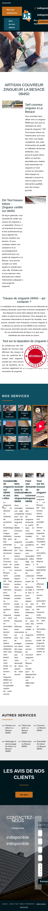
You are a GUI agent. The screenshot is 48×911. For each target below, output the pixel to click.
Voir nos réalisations (12, 11)
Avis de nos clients (12, 24)
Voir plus (24, 795)
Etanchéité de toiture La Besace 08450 (41, 745)
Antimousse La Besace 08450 (26, 743)
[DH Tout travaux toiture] (26, 16)
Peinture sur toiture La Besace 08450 (10, 729)
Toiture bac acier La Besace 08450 (26, 729)
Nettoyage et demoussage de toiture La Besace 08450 (10, 746)
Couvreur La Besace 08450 (41, 727)
